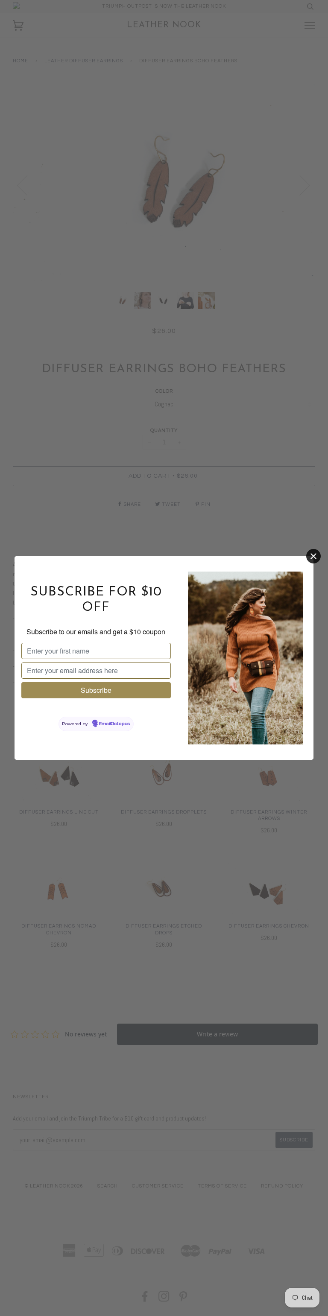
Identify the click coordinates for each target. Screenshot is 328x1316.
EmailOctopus (114, 724)
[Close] (313, 556)
